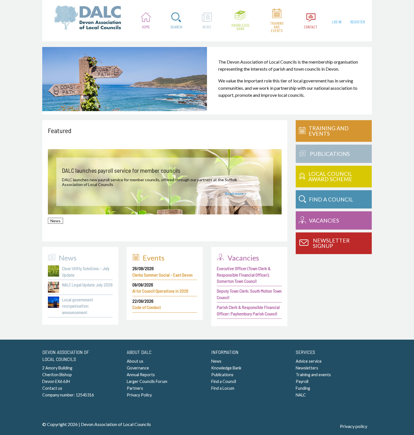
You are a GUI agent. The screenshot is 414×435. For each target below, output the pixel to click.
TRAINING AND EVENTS (329, 130)
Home (146, 27)
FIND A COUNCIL (331, 199)
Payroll (302, 381)
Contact (310, 27)
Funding (303, 388)
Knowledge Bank (241, 27)
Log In (336, 22)
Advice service (309, 361)
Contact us (52, 388)
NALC (301, 395)
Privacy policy (353, 426)
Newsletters (307, 368)
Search (176, 27)
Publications (222, 374)
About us (135, 361)
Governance (138, 368)
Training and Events (277, 27)
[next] (273, 186)
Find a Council (223, 381)
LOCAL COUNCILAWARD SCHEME (330, 176)
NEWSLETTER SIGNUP (331, 243)
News (206, 27)
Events (153, 258)
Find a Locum (222, 388)
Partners (135, 388)
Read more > (236, 193)
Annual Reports (141, 374)
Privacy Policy (139, 395)
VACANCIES (324, 220)
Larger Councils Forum (147, 381)
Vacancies (243, 258)
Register (357, 22)
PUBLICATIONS (330, 153)
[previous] (55, 186)
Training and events (313, 374)
